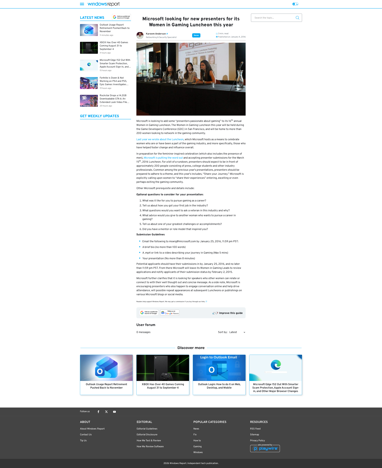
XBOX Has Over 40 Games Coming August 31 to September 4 (163, 386)
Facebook (98, 411)
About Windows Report (92, 428)
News (196, 35)
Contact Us (86, 434)
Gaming (197, 446)
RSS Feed (255, 428)
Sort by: (222, 332)
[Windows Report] (104, 4)
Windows (198, 452)
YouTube (114, 411)
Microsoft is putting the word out (163, 158)
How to (197, 440)
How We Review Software (150, 446)
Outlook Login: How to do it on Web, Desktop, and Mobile (219, 386)
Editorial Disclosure (147, 434)
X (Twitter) (106, 411)
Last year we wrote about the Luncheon (160, 139)
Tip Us (83, 440)
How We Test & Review (149, 440)
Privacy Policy (257, 440)
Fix (195, 434)
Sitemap (254, 434)
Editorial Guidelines (147, 428)
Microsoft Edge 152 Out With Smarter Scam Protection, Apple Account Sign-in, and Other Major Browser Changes (275, 388)
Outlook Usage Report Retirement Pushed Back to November (106, 386)
